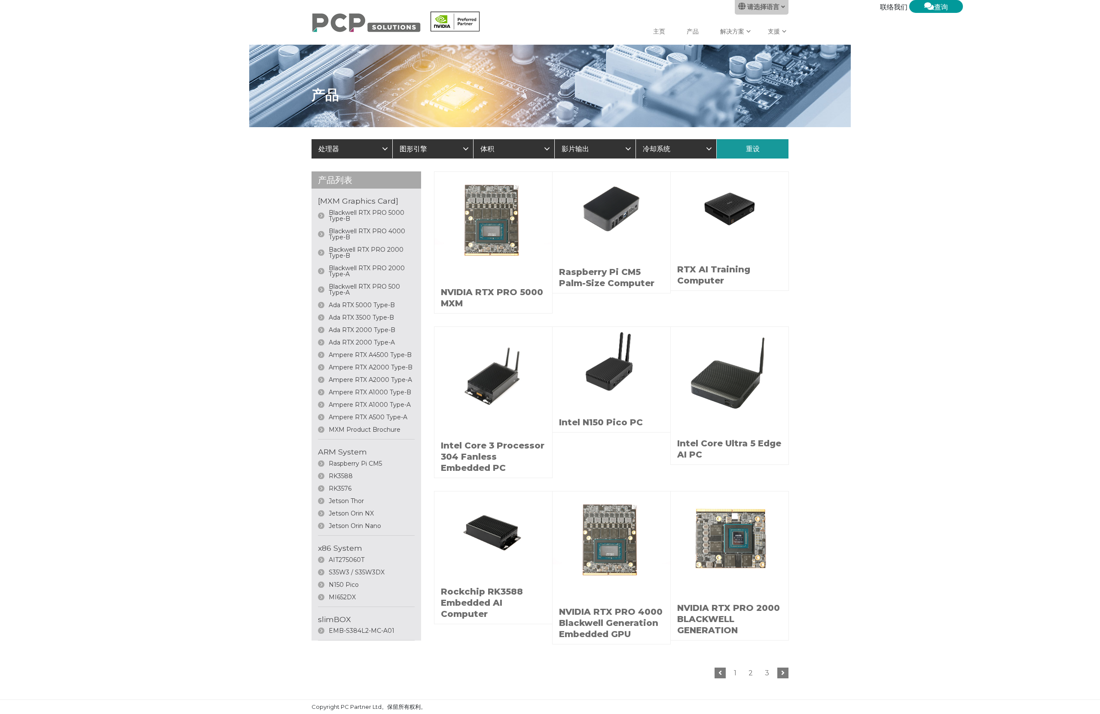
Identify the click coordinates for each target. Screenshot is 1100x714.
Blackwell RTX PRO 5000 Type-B (366, 216)
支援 (774, 31)
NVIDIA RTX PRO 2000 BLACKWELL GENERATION (728, 619)
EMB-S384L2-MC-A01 (361, 631)
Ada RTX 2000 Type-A (362, 342)
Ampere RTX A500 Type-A (368, 417)
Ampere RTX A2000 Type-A (370, 380)
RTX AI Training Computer (713, 275)
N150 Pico (344, 585)
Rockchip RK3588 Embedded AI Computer (482, 602)
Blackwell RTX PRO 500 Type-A (364, 290)
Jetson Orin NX (351, 513)
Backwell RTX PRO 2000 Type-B (366, 253)
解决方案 (732, 31)
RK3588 (341, 476)
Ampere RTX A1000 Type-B (370, 392)
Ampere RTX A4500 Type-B (370, 355)
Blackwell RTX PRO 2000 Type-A (367, 271)
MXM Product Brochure (364, 430)
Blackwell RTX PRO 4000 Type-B (367, 234)
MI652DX (342, 597)
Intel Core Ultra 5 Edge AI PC (729, 449)
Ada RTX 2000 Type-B (362, 330)
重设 (753, 149)
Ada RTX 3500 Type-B (361, 317)
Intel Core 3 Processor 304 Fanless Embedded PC (492, 456)
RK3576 (340, 488)
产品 (693, 31)
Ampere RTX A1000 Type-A (370, 405)
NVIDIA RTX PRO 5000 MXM (492, 297)
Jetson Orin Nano (355, 526)
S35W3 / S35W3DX (357, 572)
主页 (659, 31)
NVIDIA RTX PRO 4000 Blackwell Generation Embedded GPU (611, 623)
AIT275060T (346, 560)
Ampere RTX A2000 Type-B (370, 367)
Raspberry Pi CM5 (355, 464)
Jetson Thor (346, 501)
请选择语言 (763, 7)
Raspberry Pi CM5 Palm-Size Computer (606, 277)
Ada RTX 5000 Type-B (362, 305)
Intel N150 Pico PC (601, 422)
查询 (941, 7)
